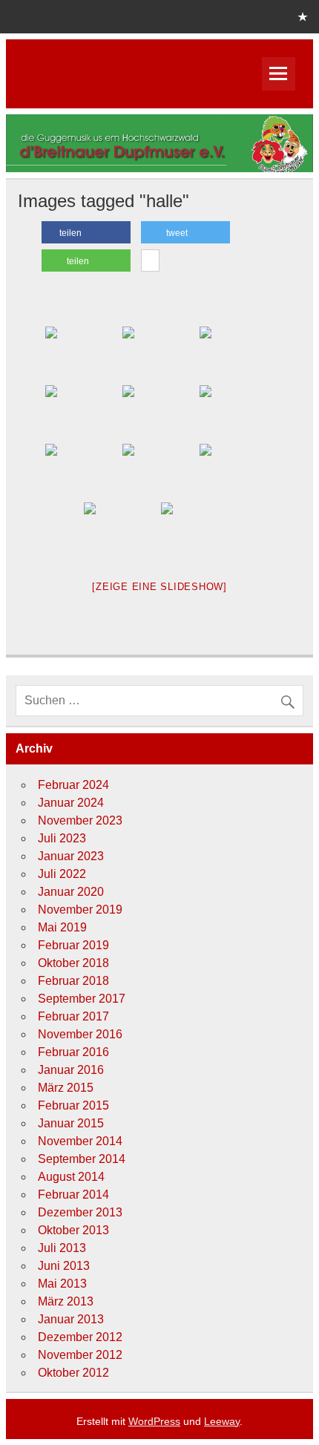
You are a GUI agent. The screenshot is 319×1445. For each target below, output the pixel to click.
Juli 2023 (62, 838)
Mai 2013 (62, 1283)
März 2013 (65, 1301)
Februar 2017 (73, 1016)
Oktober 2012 (73, 1372)
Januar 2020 (71, 891)
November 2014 (80, 1141)
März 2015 (65, 1087)
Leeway (222, 1421)
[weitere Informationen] (150, 261)
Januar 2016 (71, 1070)
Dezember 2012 (80, 1337)
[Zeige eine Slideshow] (159, 586)
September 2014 (81, 1159)
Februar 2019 (73, 945)
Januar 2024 (71, 802)
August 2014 (71, 1176)
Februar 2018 (73, 980)
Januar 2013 (71, 1319)
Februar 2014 (73, 1194)
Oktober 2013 (73, 1230)
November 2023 (80, 820)
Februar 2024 (73, 785)
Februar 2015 (73, 1105)
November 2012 (80, 1355)
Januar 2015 (71, 1123)
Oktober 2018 (73, 963)
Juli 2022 (62, 874)
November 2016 (80, 1034)
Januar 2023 (71, 856)
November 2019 (80, 909)
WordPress (154, 1421)
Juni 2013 (64, 1265)
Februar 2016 (73, 1052)
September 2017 (81, 998)
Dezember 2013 (80, 1212)
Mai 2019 (62, 927)
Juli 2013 (62, 1248)
